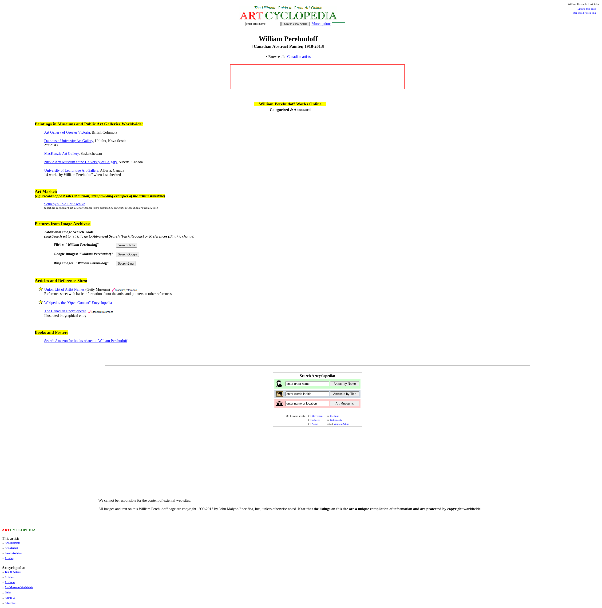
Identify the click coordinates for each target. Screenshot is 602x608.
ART (6, 530)
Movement (317, 415)
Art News (10, 582)
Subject (316, 419)
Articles (9, 558)
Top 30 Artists (12, 571)
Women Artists (341, 423)
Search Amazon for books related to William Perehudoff (85, 341)
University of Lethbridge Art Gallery (71, 170)
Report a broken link (584, 12)
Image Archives (13, 553)
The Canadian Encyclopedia (65, 311)
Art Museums (12, 542)
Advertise (10, 602)
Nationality (336, 419)
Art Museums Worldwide (19, 587)
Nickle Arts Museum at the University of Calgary (80, 162)
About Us (10, 597)
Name (315, 423)
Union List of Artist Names (64, 289)
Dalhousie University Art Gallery (68, 141)
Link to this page (587, 8)
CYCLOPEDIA (23, 530)
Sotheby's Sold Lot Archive (64, 204)
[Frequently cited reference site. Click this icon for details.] (124, 289)
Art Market (11, 547)
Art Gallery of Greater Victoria (67, 132)
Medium (334, 415)
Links (8, 592)
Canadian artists (299, 57)
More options (321, 24)
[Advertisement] (317, 76)
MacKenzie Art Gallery (61, 153)
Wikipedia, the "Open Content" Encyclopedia (78, 303)
